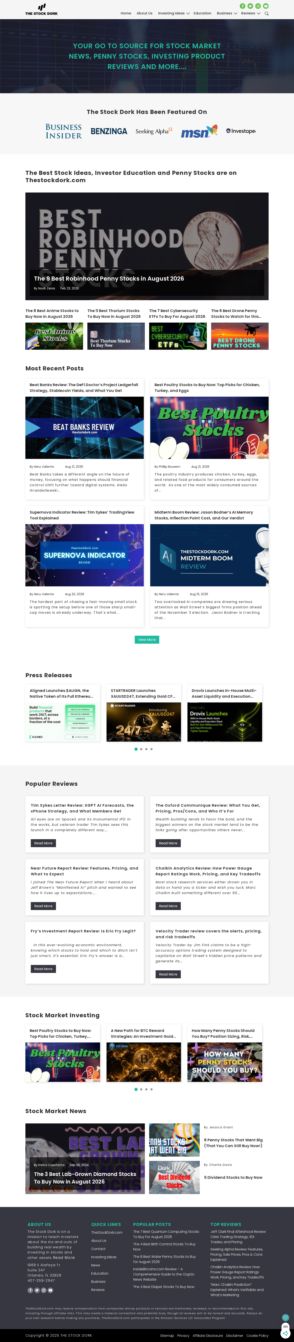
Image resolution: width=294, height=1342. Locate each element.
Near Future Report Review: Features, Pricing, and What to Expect (84, 871)
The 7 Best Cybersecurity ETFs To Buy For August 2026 (177, 313)
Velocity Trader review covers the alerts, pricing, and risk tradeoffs (209, 934)
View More (147, 639)
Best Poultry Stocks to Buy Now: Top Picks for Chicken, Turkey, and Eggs (207, 387)
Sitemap (167, 1335)
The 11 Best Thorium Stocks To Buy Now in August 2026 (114, 313)
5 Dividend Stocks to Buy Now (233, 1177)
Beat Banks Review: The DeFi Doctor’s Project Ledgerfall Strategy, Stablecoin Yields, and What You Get (84, 387)
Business (98, 1281)
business (224, 13)
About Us (145, 13)
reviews (248, 13)
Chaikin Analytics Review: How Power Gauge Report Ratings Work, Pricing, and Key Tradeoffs (208, 871)
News (95, 1265)
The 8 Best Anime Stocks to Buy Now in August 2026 (52, 313)
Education (99, 1273)
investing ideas (171, 13)
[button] (136, 749)
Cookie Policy (257, 1335)
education (202, 13)
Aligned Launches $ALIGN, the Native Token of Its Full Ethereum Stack (62, 693)
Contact (98, 1248)
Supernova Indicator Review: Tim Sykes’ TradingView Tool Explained (82, 515)
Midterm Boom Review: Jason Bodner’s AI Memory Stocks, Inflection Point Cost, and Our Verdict (204, 515)
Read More (43, 843)
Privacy (183, 1335)
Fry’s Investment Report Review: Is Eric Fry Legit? (83, 931)
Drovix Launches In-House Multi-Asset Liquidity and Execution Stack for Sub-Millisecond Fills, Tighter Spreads (224, 693)
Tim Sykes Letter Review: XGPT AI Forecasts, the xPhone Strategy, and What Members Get (82, 808)
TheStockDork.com (106, 1232)
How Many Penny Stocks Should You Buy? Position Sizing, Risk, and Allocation (223, 1033)
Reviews (98, 1289)
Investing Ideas (103, 1257)
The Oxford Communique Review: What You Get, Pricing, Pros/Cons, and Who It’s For (208, 808)
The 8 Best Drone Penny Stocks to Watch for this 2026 (235, 313)
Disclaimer (234, 1335)
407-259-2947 (41, 1280)
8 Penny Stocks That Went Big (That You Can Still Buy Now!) (233, 1142)
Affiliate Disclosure (208, 1335)
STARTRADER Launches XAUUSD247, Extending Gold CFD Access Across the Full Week (143, 693)
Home (126, 13)
